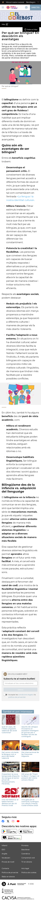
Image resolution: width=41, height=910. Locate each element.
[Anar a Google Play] (9, 831)
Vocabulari (6, 858)
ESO (3, 850)
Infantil (4, 846)
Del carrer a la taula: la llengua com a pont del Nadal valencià (10, 755)
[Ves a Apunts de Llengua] (12, 7)
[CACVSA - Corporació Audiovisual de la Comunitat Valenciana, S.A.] (18, 898)
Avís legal (25, 868)
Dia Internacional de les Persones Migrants (30, 754)
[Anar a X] (8, 821)
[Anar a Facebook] (3, 821)
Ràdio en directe (8, 877)
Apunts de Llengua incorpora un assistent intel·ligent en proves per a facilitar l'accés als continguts (29, 731)
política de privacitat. (17, 697)
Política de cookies (28, 873)
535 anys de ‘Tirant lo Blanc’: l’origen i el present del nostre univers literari (30, 777)
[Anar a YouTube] (18, 821)
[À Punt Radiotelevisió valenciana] (14, 884)
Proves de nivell (8, 862)
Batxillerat (25, 850)
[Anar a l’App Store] (26, 831)
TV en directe (26, 862)
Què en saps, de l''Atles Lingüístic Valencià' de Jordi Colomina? (9, 729)
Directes (35, 7)
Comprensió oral (28, 858)
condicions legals (25, 695)
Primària (24, 846)
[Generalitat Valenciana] (8, 891)
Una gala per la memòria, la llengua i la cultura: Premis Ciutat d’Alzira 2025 (30, 802)
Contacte (5, 868)
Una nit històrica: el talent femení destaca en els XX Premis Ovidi (10, 802)
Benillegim (30, 2)
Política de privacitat (10, 873)
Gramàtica (25, 854)
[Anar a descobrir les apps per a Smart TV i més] (12, 837)
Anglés (4, 854)
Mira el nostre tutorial (15, 2)
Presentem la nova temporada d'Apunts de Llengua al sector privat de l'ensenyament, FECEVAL (10, 779)
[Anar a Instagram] (13, 821)
